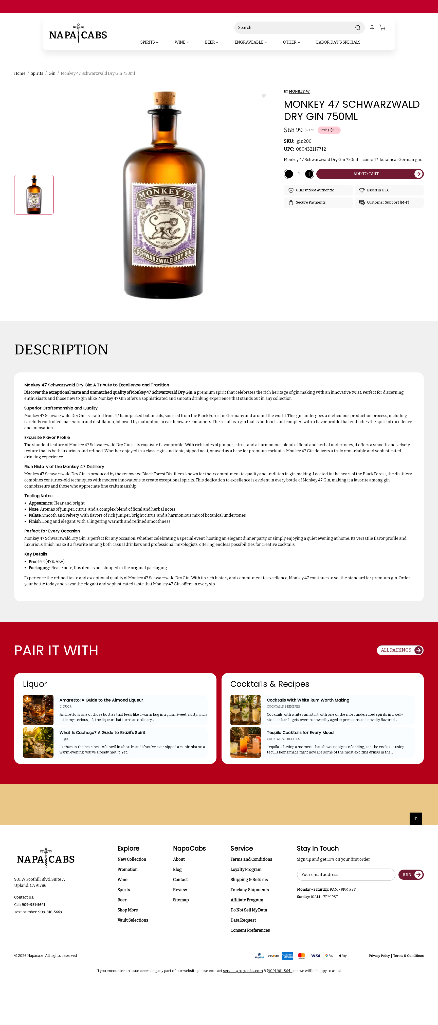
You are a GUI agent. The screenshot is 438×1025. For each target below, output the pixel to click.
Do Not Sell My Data (249, 910)
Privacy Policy (379, 956)
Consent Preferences (250, 930)
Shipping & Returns (249, 879)
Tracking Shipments (250, 889)
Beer (122, 899)
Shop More (128, 910)
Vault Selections (133, 920)
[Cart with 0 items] (385, 28)
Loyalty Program (246, 869)
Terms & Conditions (408, 956)
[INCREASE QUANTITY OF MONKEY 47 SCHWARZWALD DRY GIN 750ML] (309, 174)
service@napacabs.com (243, 971)
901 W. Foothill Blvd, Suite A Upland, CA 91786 (40, 882)
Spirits (124, 889)
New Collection (132, 859)
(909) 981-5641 (280, 971)
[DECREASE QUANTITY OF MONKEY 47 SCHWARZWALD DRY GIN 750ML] (289, 174)
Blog (177, 869)
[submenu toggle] (161, 42)
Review (180, 889)
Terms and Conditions (251, 859)
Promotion (128, 869)
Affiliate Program (247, 899)
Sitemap (181, 899)
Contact (180, 879)
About (179, 859)
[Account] (372, 28)
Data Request (243, 920)
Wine (122, 879)
